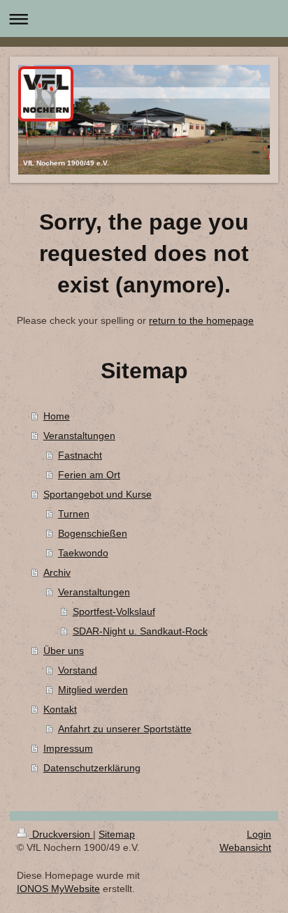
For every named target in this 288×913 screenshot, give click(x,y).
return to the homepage (201, 320)
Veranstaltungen (79, 435)
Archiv (57, 572)
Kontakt (60, 709)
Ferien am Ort (89, 474)
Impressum (68, 748)
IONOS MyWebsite (58, 888)
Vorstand (77, 670)
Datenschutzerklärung (92, 767)
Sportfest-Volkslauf (114, 611)
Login (259, 834)
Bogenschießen (92, 533)
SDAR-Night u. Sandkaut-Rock (140, 631)
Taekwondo (83, 552)
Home (56, 416)
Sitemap (117, 834)
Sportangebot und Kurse (97, 494)
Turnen (73, 513)
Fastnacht (80, 455)
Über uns (63, 650)
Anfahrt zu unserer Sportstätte (125, 728)
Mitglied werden (93, 689)
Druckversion (61, 834)
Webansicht (245, 847)
